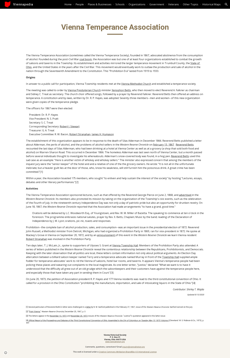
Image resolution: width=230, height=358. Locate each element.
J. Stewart (73, 126)
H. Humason (106, 134)
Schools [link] (120, 4)
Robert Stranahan (79, 134)
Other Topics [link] (190, 4)
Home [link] (68, 4)
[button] (226, 4)
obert (64, 126)
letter (88, 307)
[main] (115, 28)
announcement (106, 235)
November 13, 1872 (58, 316)
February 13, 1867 (163, 144)
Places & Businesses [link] (99, 4)
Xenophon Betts (121, 90)
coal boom (85, 59)
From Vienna (34, 311)
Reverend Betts (185, 144)
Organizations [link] (137, 4)
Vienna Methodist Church (136, 84)
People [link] (80, 4)
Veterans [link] (173, 4)
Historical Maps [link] (211, 4)
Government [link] (156, 4)
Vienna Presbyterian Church (84, 90)
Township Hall (170, 257)
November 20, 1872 (79, 316)
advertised (185, 195)
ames (95, 134)
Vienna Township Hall (125, 245)
